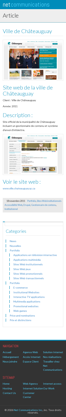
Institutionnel (11, 209)
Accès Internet (32, 356)
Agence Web (30, 352)
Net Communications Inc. (28, 410)
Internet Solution (33, 388)
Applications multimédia (27, 259)
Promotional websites (25, 306)
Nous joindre (10, 361)
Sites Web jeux (22, 269)
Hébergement (11, 356)
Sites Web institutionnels (49, 201)
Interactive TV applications (29, 296)
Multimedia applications (26, 301)
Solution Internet (53, 352)
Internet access (52, 383)
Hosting (7, 388)
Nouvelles (15, 245)
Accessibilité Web (13, 205)
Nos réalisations (52, 356)
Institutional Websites (26, 292)
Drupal (26, 205)
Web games (20, 310)
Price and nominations (22, 315)
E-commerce (20, 287)
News (13, 241)
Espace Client (31, 361)
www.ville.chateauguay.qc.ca (19, 188)
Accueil (7, 352)
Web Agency (30, 383)
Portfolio (31, 201)
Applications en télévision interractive (35, 255)
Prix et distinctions (20, 320)
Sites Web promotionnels (28, 273)
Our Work (48, 388)
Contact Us (9, 392)
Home (6, 383)
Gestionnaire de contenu (43, 205)
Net (26, 4)
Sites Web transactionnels (28, 278)
